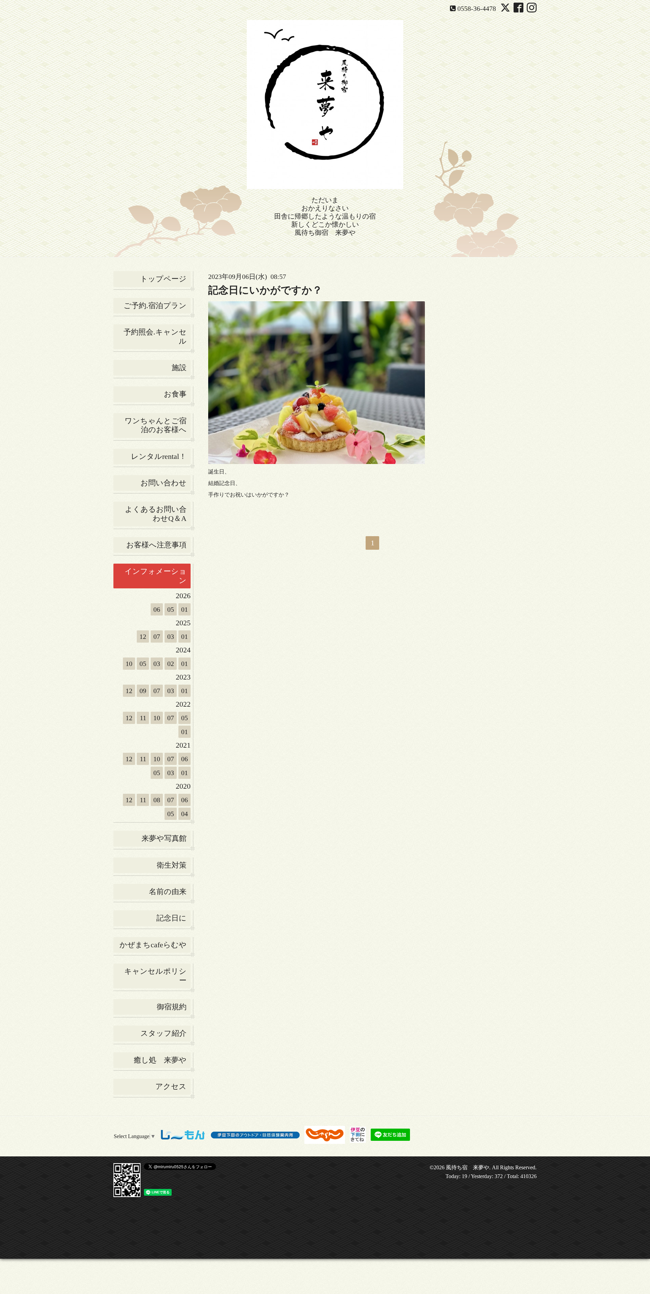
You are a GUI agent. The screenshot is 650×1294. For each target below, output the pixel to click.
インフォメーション (156, 575)
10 (129, 663)
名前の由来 (168, 891)
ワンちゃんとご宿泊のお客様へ (156, 425)
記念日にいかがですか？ (265, 290)
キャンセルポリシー (155, 975)
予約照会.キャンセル (155, 336)
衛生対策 (172, 865)
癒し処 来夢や (160, 1060)
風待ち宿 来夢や (467, 1167)
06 (156, 609)
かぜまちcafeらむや (153, 945)
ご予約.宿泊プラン (155, 305)
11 (143, 718)
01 (184, 609)
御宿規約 (172, 1007)
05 (170, 609)
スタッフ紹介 (163, 1033)
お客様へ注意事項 (156, 545)
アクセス (171, 1086)
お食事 (175, 394)
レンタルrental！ (159, 456)
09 (142, 690)
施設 (179, 367)
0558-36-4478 (476, 8)
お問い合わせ (163, 483)
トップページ (163, 279)
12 (142, 636)
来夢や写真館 (164, 838)
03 (170, 636)
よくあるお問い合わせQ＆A (156, 513)
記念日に (171, 918)
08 (156, 800)
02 (170, 663)
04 (184, 813)
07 (156, 636)
